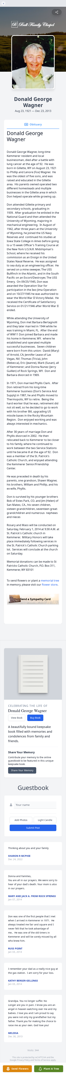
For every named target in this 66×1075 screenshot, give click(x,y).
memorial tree (50, 580)
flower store (50, 584)
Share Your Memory (22, 770)
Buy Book (35, 717)
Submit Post (33, 827)
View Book (16, 717)
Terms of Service (42, 1060)
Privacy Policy (23, 1060)
